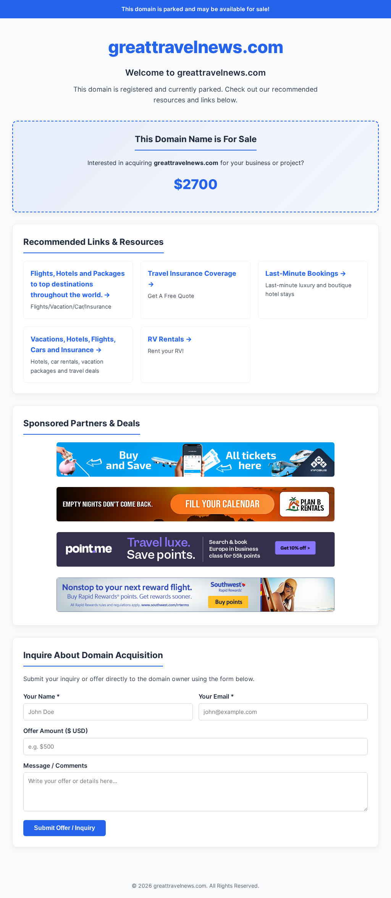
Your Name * (41, 696)
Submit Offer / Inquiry (64, 828)
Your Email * (216, 696)
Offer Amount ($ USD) (55, 731)
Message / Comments (55, 765)
